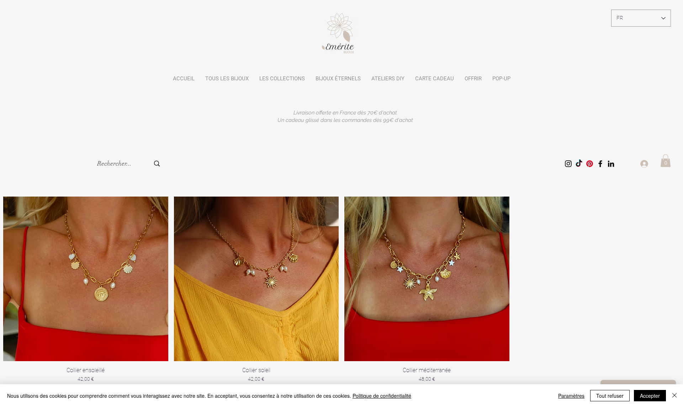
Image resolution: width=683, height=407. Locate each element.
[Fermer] (674, 395)
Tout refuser (610, 395)
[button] (282, 78)
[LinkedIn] (611, 163)
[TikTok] (579, 163)
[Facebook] (600, 163)
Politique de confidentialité (382, 395)
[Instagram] (568, 163)
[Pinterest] (589, 163)
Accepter (650, 395)
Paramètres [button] (571, 395)
